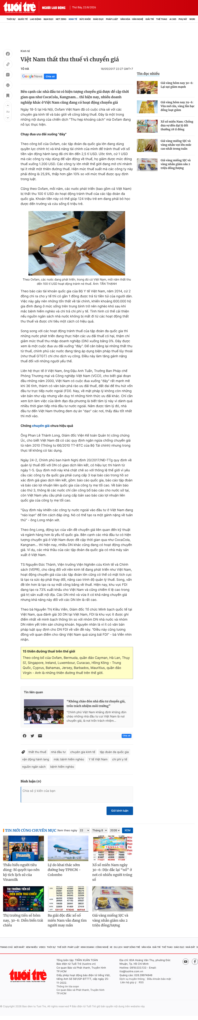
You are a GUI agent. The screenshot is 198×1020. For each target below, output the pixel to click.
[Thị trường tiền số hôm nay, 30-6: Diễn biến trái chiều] (23, 899)
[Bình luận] (7, 75)
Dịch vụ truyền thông (132, 979)
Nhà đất (190, 947)
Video (42, 947)
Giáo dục (98, 19)
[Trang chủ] (4, 19)
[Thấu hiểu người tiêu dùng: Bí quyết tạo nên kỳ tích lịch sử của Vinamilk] (23, 848)
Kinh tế (73, 19)
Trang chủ (6, 947)
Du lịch (118, 947)
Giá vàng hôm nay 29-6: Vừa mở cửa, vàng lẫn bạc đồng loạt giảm (178, 106)
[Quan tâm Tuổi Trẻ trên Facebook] (195, 962)
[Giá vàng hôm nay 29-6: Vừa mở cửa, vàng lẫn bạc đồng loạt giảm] (147, 106)
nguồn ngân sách (34, 766)
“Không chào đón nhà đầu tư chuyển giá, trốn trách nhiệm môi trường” (96, 704)
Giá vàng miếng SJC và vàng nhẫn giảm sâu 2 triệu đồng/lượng (176, 164)
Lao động (35, 19)
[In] (7, 85)
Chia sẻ (50, 76)
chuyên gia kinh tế (82, 752)
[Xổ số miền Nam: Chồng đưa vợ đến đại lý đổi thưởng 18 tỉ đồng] (147, 126)
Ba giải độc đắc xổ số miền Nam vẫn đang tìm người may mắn (67, 920)
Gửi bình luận (119, 810)
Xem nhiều (32, 947)
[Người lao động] (53, 7)
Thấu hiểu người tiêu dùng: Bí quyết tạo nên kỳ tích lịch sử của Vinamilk (21, 872)
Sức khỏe (85, 19)
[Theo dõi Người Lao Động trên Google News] (32, 76)
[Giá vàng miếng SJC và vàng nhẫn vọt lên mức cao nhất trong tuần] (147, 145)
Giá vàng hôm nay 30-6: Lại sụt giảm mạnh (177, 85)
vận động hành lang (35, 759)
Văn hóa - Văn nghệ (131, 19)
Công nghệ (102, 947)
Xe (111, 947)
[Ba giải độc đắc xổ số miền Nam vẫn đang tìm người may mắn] (68, 899)
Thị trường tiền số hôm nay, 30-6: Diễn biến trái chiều (23, 920)
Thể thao (161, 19)
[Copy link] (7, 65)
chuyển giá (41, 426)
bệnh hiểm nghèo (62, 766)
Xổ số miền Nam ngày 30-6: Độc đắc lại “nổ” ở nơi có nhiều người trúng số (112, 872)
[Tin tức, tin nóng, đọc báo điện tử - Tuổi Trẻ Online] (22, 7)
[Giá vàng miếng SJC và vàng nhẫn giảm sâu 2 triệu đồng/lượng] (147, 164)
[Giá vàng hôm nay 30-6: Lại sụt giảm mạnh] (147, 87)
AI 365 (172, 19)
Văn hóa (146, 947)
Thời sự (11, 19)
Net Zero (61, 19)
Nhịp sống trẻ (132, 947)
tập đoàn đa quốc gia (114, 752)
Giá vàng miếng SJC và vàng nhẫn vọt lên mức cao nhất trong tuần (176, 144)
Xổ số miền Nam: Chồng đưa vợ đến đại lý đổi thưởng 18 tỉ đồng (177, 125)
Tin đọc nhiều (148, 74)
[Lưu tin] (7, 96)
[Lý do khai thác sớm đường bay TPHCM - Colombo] (68, 848)
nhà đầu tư (58, 752)
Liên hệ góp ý (128, 982)
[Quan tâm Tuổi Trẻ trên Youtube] (186, 962)
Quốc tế (23, 19)
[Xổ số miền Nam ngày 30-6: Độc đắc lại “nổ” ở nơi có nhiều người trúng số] (112, 848)
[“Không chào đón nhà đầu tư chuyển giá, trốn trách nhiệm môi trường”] (44, 711)
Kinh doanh (87, 947)
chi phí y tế (119, 759)
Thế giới (61, 947)
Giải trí (149, 19)
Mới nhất (19, 947)
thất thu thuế (37, 752)
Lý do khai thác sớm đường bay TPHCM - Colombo (64, 870)
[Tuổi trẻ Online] (28, 975)
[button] (7, 105)
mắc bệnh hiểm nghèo (69, 759)
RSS (141, 982)
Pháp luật (112, 19)
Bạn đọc (49, 19)
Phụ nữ (183, 19)
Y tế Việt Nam (98, 759)
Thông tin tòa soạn (67, 986)
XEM (128, 830)
